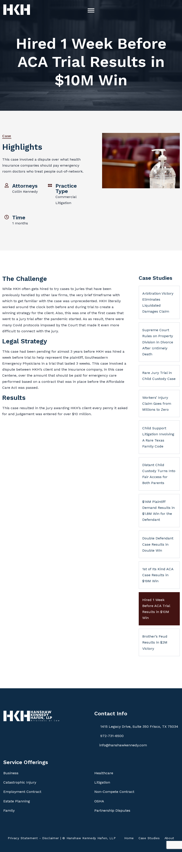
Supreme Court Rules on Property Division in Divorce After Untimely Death (157, 342)
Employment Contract (22, 792)
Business (10, 773)
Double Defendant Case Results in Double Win (157, 544)
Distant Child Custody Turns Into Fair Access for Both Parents (158, 474)
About (169, 838)
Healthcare (103, 773)
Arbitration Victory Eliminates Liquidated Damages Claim (157, 302)
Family (9, 810)
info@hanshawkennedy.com (123, 745)
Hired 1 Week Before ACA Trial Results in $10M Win (156, 609)
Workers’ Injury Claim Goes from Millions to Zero (156, 403)
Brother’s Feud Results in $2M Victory (154, 642)
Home (129, 838)
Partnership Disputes (112, 810)
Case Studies (149, 838)
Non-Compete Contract (114, 792)
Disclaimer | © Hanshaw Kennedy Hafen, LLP (79, 838)
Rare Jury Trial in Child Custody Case (159, 376)
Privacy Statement (23, 838)
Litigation (102, 782)
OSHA (99, 801)
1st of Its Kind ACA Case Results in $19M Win (158, 575)
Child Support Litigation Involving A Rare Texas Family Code (158, 437)
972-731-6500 (112, 736)
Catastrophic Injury (19, 782)
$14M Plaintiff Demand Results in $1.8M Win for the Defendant (158, 511)
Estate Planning (16, 801)
